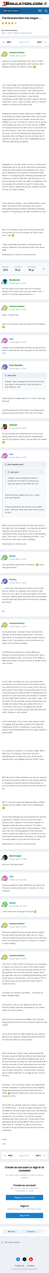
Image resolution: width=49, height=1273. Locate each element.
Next (39, 42)
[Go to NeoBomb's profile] (5, 281)
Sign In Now (24, 1215)
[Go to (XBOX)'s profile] (5, 426)
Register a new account (25, 1197)
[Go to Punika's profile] (5, 581)
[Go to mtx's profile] (5, 340)
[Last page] (45, 42)
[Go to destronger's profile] (5, 857)
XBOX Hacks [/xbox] (23, 33)
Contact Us (19, 1266)
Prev (9, 42)
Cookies (30, 1266)
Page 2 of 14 (24, 42)
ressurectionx (10, 30)
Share (12, 1231)
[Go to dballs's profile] (5, 557)
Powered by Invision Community (24, 1269)
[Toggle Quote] (6, 375)
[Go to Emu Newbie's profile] (5, 367)
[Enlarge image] (34, 67)
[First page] (3, 42)
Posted (17, 56)
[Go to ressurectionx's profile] (5, 54)
